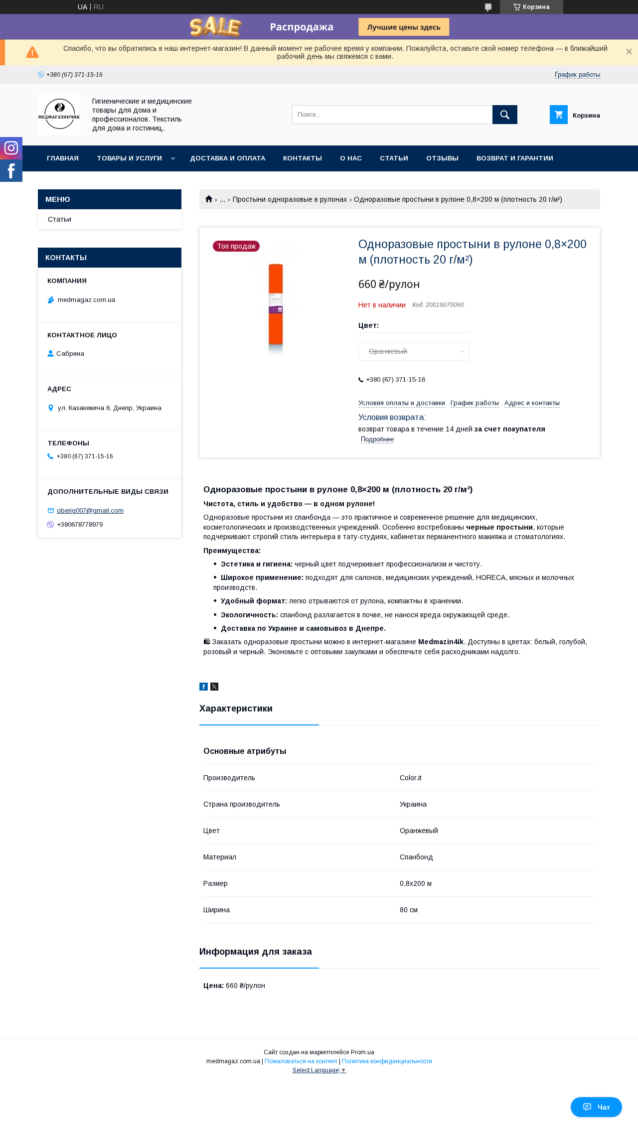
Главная (63, 158)
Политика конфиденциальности (387, 1061)
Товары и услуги (129, 158)
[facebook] (203, 688)
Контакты (302, 158)
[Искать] (504, 114)
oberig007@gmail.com (90, 510)
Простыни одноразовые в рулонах (290, 199)
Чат (604, 1107)
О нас (351, 158)
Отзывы (442, 158)
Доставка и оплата (227, 158)
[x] (214, 688)
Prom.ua (362, 1052)
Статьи (394, 158)
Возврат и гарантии (515, 158)
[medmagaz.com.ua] (59, 133)
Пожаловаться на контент (301, 1061)
